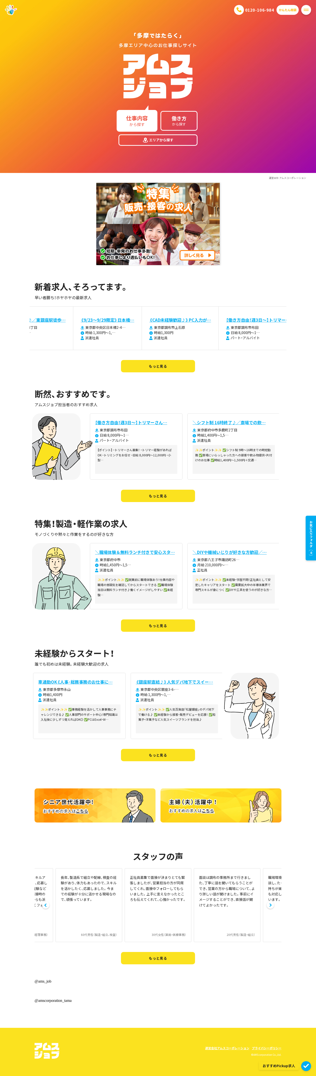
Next (270, 905)
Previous (45, 905)
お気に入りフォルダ (311, 537)
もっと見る (158, 366)
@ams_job (43, 981)
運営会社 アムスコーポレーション (287, 178)
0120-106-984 (259, 10)
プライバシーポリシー (266, 1048)
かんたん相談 (287, 10)
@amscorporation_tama (53, 1000)
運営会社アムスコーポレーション (227, 1048)
